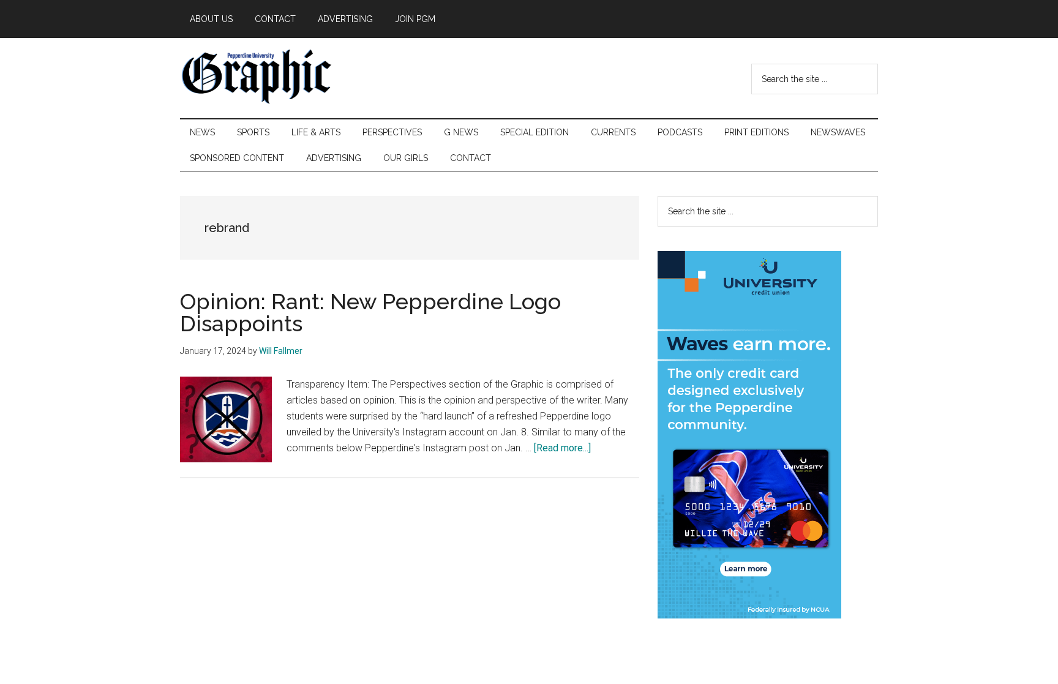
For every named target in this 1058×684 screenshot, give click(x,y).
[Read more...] (562, 448)
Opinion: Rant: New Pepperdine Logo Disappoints (370, 312)
